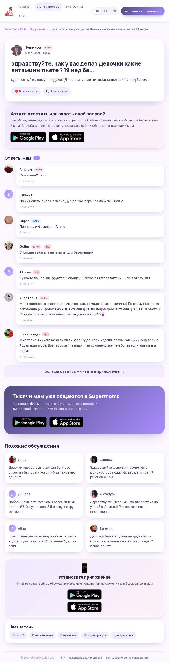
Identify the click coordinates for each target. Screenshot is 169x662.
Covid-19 (18, 635)
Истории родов (95, 635)
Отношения (68, 635)
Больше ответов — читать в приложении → (84, 371)
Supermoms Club (15, 29)
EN (114, 11)
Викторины (74, 6)
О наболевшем (42, 635)
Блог (22, 15)
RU (97, 11)
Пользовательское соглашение (127, 657)
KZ (106, 11)
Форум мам (37, 29)
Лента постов (48, 6)
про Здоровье (123, 635)
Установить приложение (143, 11)
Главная (25, 6)
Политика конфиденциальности (80, 657)
